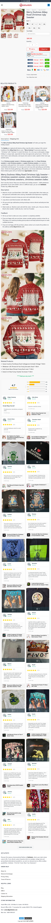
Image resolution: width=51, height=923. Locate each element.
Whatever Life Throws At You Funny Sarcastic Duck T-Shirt (21, 366)
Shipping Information (7, 896)
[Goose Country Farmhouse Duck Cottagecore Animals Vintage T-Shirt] (42, 94)
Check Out (44, 49)
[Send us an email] (26, 1)
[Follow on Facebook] (21, 1)
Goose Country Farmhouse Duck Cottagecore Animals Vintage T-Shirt (42, 106)
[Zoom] (2, 30)
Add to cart (33, 49)
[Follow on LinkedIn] (29, 1)
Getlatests (43, 184)
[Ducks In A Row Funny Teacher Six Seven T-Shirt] (8, 120)
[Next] (22, 20)
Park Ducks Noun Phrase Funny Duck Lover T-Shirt (25, 105)
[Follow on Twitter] (24, 1)
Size (27, 21)
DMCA (3, 891)
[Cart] (48, 5)
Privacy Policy (5, 877)
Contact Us (4, 893)
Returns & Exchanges (7, 874)
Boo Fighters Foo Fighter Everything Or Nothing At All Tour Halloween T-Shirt (15, 437)
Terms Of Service (5, 879)
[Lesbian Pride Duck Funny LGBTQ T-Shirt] (8, 94)
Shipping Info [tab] (14, 139)
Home (28, 10)
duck (36, 77)
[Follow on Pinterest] (27, 1)
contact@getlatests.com (16, 227)
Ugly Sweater (42, 10)
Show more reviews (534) (25, 847)
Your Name (29, 31)
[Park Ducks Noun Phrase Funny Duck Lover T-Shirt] (25, 94)
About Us (3, 871)
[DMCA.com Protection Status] (25, 918)
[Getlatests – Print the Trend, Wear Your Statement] (25, 5)
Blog (2, 888)
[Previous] (3, 20)
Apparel (34, 10)
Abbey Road (31, 77)
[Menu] (2, 5)
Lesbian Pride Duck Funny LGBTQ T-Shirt (8, 105)
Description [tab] (5, 139)
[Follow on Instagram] (23, 1)
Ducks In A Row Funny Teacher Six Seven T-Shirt (8, 131)
